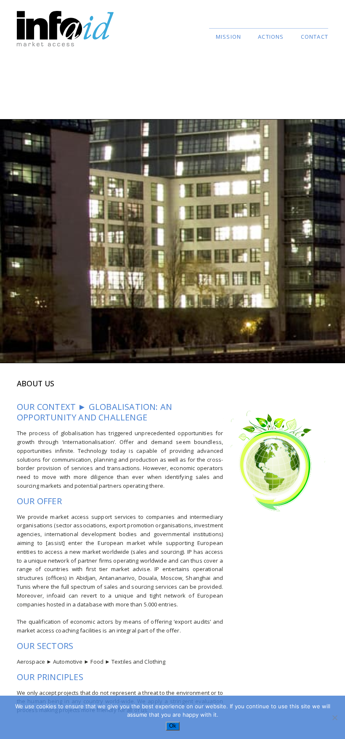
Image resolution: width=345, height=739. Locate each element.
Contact (314, 36)
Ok (172, 726)
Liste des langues (304, 23)
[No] (334, 717)
